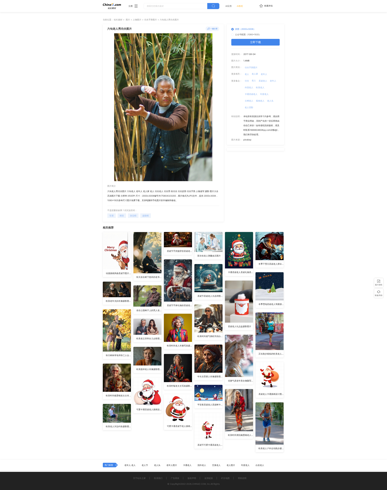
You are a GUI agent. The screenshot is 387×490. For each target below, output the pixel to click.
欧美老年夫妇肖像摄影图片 (118, 301)
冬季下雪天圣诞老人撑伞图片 (271, 264)
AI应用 (228, 6)
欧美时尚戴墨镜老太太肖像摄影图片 (118, 395)
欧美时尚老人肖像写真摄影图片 (179, 345)
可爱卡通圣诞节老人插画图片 (179, 426)
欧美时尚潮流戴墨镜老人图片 (240, 435)
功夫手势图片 (150, 19)
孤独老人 (260, 100)
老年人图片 (171, 465)
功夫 (247, 80)
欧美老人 (260, 87)
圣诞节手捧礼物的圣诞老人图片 (179, 305)
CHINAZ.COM (199, 484)
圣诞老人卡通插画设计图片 (271, 394)
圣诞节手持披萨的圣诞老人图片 (179, 251)
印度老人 (264, 94)
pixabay (247, 139)
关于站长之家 (139, 478)
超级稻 (145, 215)
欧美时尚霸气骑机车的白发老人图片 (210, 336)
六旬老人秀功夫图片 (169, 19)
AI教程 (240, 6)
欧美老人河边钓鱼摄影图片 (118, 426)
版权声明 (192, 478)
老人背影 (249, 107)
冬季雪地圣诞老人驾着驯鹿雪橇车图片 (271, 304)
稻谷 (122, 215)
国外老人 (202, 465)
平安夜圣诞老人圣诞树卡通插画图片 (210, 404)
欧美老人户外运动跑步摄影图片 (271, 448)
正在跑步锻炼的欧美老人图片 (271, 353)
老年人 (264, 74)
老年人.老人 (130, 465)
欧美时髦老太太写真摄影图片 (179, 386)
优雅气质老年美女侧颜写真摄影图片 (240, 380)
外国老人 (249, 87)
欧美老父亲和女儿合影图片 (148, 338)
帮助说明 (242, 478)
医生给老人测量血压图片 (209, 255)
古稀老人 (249, 100)
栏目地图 (225, 478)
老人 (247, 74)
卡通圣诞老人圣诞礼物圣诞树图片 (240, 272)
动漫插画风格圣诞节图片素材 (118, 273)
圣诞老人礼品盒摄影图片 (239, 326)
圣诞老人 (263, 80)
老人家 (255, 73)
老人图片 (231, 465)
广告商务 (175, 478)
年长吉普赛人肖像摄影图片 (210, 376)
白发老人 (260, 465)
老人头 (270, 100)
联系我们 (158, 478)
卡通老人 (187, 465)
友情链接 (208, 478)
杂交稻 (133, 215)
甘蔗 (111, 215)
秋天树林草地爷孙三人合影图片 (118, 355)
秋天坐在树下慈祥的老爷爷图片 (148, 277)
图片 (128, 19)
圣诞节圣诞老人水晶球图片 (210, 296)
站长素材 (118, 19)
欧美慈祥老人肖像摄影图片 (148, 369)
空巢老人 (216, 465)
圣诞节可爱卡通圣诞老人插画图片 (210, 445)
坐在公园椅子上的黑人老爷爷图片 (148, 310)
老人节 (145, 465)
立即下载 (255, 42)
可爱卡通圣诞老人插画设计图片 (148, 409)
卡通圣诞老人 (251, 94)
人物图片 (137, 19)
